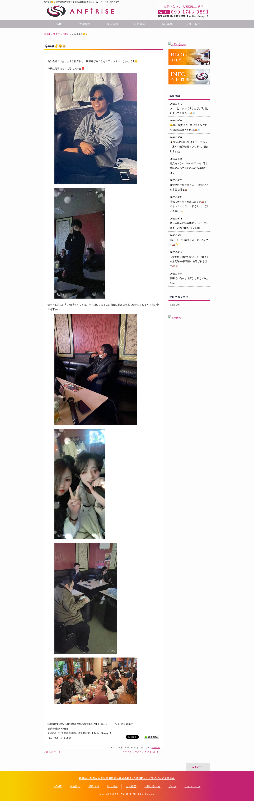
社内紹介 (139, 24)
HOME (57, 24)
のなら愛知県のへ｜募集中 (127, 778)
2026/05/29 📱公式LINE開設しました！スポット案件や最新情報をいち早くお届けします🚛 (189, 144)
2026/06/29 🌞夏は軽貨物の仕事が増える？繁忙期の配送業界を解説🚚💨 (188, 125)
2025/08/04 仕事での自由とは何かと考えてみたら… (189, 278)
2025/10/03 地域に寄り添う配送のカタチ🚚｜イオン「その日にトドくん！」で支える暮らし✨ (189, 204)
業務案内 (85, 24)
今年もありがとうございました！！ (142, 751)
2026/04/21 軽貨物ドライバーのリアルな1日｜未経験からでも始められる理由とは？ (189, 165)
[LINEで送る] (151, 737)
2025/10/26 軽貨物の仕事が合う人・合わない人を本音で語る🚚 (189, 184)
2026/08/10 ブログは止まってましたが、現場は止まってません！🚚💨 (189, 108)
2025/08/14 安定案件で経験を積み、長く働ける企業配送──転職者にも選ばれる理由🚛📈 (189, 259)
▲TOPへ (198, 766)
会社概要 (167, 24)
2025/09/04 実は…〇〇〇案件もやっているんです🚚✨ (189, 239)
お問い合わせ (194, 24)
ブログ (56, 33)
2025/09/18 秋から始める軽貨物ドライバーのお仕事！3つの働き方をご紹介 (189, 223)
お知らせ (67, 33)
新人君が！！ (53, 751)
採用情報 (112, 24)
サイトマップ (192, 786)
